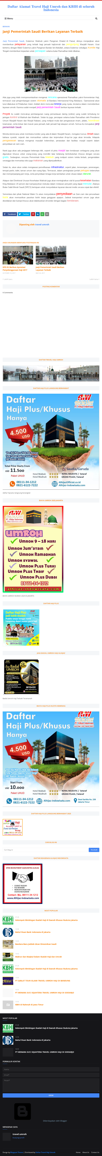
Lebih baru (8, 279)
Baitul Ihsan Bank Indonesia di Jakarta (32, 932)
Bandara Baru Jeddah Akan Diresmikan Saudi (35, 944)
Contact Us (95, 1152)
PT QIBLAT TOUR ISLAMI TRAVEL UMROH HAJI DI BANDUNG (42, 980)
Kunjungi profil (18, 1137)
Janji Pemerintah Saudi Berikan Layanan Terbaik (50, 268)
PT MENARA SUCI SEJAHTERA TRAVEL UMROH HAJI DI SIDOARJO (44, 992)
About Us (85, 1152)
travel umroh (42, 224)
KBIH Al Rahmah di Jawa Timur (29, 1004)
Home (78, 1152)
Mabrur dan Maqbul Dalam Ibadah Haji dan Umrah (38, 956)
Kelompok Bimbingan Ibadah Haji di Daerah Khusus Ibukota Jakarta (46, 920)
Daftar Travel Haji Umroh (45, 1152)
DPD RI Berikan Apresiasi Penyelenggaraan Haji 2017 (15, 268)
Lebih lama (94, 279)
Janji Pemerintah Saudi (13, 41)
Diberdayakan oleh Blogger (54, 1121)
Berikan (6, 26)
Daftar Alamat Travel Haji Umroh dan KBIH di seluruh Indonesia (51, 8)
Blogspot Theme (16, 1152)
